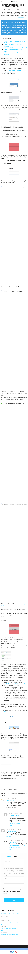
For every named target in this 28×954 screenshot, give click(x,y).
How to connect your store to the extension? (13, 45)
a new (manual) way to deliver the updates (14, 28)
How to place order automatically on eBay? (14, 50)
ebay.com (21, 17)
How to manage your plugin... (10, 789)
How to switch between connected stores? (16, 48)
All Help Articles (4, 9)
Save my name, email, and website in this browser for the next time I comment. (13, 891)
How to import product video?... (9, 919)
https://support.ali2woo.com (16, 823)
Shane (9, 800)
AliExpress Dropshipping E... (18, 793)
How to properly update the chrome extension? (13, 53)
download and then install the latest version (15, 684)
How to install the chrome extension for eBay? (14, 42)
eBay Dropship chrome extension (12, 71)
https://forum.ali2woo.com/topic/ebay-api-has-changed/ (18, 846)
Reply (9, 810)
